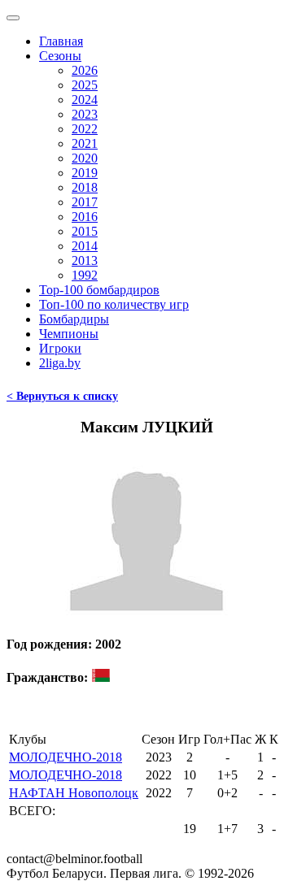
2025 (85, 85)
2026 (85, 70)
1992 (85, 275)
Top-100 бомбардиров (99, 290)
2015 (85, 231)
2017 (85, 202)
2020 (85, 158)
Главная (61, 41)
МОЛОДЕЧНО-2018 (65, 757)
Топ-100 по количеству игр (114, 304)
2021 (85, 143)
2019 (85, 173)
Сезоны (60, 56)
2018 (85, 187)
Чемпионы (68, 334)
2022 (85, 129)
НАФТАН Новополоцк (73, 793)
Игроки (60, 348)
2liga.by (60, 363)
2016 (85, 217)
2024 (85, 99)
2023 (85, 114)
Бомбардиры (74, 319)
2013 (85, 260)
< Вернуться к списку (62, 396)
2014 (85, 246)
